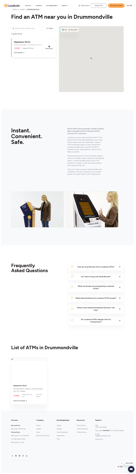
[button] (33, 47)
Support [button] (64, 5)
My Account (85, 5)
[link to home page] (12, 5)
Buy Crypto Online (116, 5)
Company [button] (38, 5)
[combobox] (27, 28)
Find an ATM (99, 5)
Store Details (18, 52)
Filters (51, 28)
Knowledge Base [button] (51, 5)
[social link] (12, 456)
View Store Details (19, 401)
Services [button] (28, 5)
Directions (49, 49)
